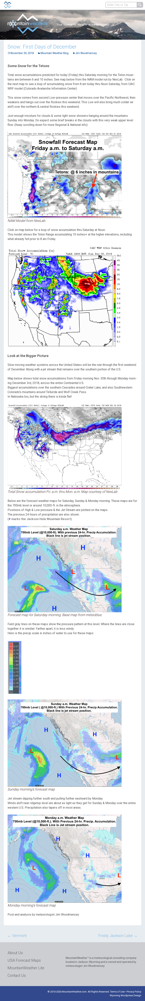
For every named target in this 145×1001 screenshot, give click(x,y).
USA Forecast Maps (24, 960)
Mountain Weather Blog (55, 53)
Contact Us (17, 975)
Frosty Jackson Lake (117, 935)
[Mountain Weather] (28, 24)
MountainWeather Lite (26, 968)
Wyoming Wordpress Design (125, 995)
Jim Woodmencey (86, 53)
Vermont (17, 935)
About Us (15, 953)
